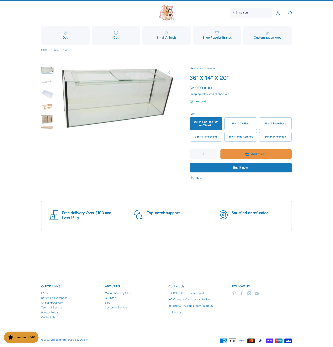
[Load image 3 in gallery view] (47, 94)
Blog (107, 302)
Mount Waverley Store (118, 293)
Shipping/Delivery (52, 302)
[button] (196, 178)
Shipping (195, 94)
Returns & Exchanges (54, 298)
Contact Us (48, 317)
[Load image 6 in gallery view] (47, 127)
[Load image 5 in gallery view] (47, 119)
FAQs (44, 293)
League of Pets (58, 340)
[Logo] (166, 13)
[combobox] (251, 13)
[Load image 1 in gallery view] (47, 70)
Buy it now (240, 167)
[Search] (233, 13)
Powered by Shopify (77, 340)
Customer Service (116, 307)
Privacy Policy (49, 312)
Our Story (111, 298)
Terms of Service (51, 307)
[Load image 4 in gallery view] (47, 106)
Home (44, 49)
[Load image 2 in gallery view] (47, 82)
